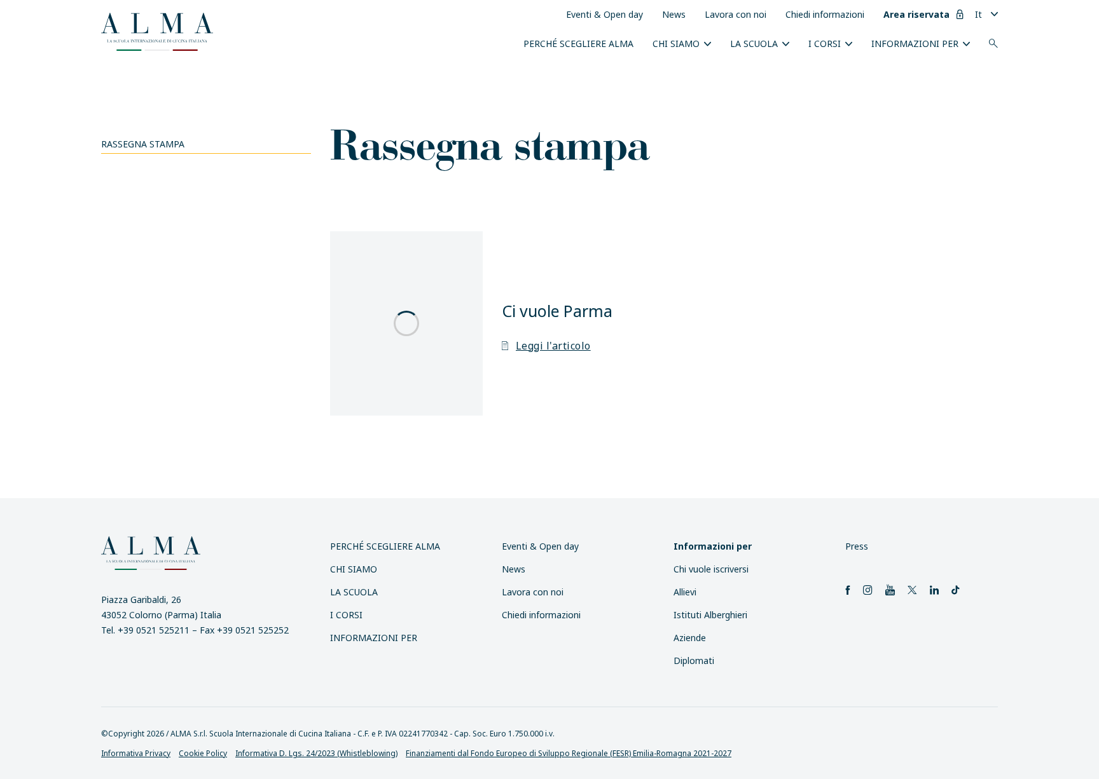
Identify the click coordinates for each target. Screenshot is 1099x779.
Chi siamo (676, 43)
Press (856, 546)
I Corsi (824, 43)
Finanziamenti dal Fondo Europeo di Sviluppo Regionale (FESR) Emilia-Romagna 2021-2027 (568, 753)
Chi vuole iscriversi (711, 569)
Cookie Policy (203, 753)
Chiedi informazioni (824, 14)
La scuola (754, 43)
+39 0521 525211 (154, 630)
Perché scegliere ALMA (578, 43)
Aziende (690, 638)
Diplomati (694, 660)
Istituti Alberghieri (710, 615)
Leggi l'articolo (553, 346)
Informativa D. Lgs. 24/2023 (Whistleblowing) (316, 753)
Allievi (685, 592)
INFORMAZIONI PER (914, 43)
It (978, 14)
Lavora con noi (735, 14)
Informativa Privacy (135, 753)
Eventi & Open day (604, 14)
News (674, 14)
